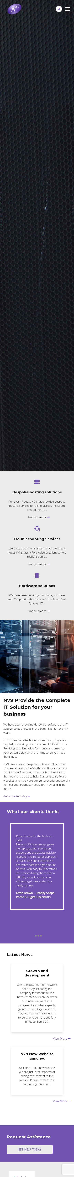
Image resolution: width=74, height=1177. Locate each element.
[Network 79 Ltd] (14, 9)
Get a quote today (15, 796)
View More (60, 1038)
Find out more (37, 517)
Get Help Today (29, 1149)
